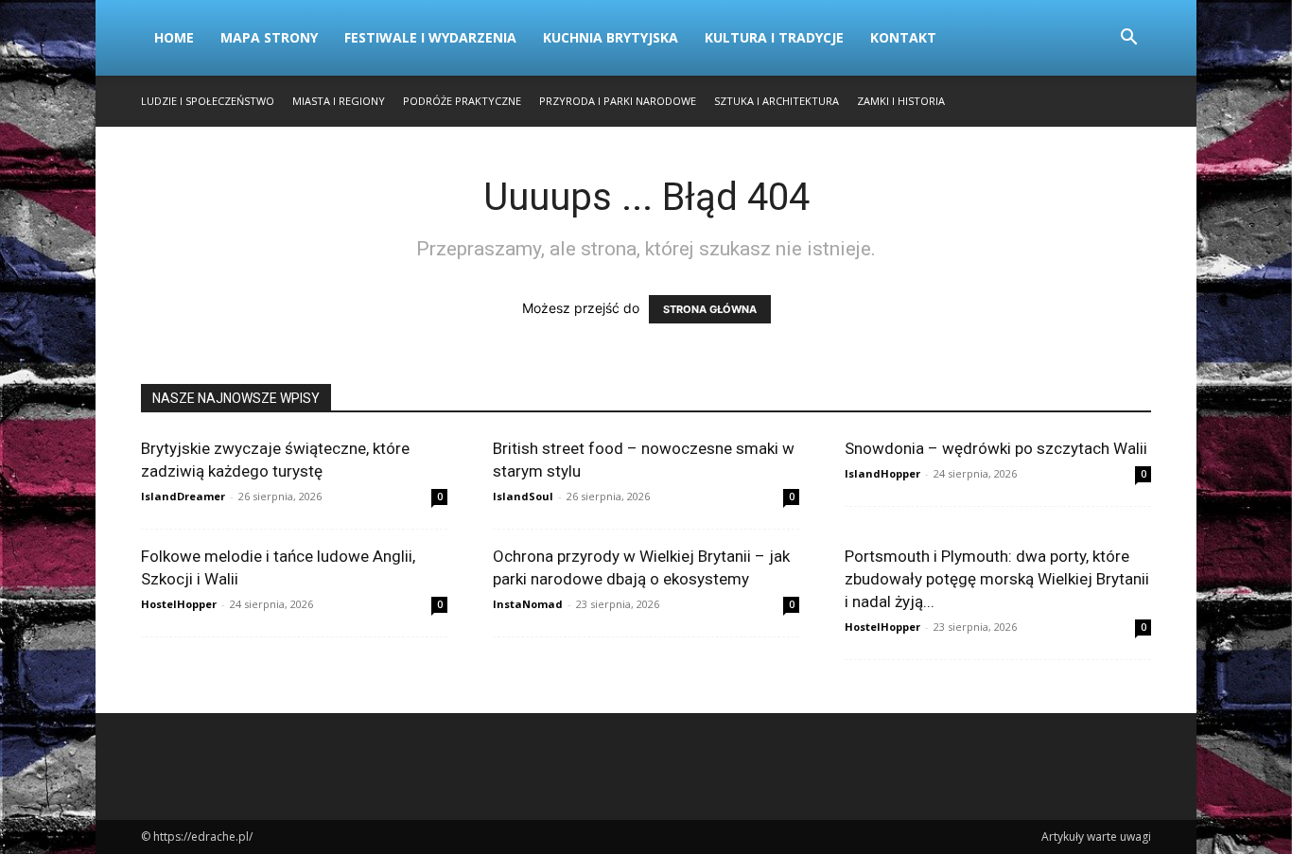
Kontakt (903, 37)
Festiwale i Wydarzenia (430, 37)
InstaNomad (528, 604)
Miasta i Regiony (338, 101)
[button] (1128, 39)
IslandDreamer (183, 496)
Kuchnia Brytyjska (610, 37)
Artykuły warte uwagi (1096, 836)
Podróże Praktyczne (462, 101)
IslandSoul (523, 496)
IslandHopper (882, 473)
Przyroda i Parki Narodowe (617, 101)
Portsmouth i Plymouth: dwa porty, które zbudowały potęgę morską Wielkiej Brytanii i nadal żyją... (997, 579)
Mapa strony (269, 37)
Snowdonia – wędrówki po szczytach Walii (996, 448)
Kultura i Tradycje (774, 37)
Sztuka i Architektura (776, 101)
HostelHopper (179, 604)
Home (174, 37)
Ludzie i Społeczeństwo (207, 101)
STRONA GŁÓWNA (710, 309)
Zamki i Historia (901, 101)
